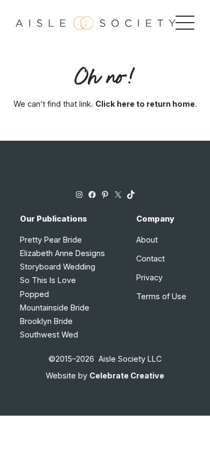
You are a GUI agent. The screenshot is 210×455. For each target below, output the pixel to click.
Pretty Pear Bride (51, 239)
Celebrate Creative (126, 375)
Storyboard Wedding (57, 266)
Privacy (149, 277)
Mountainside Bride (54, 307)
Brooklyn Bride (46, 321)
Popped (34, 294)
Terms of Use (161, 296)
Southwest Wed (49, 334)
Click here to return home (145, 103)
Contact (150, 258)
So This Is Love (48, 280)
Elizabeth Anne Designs (62, 253)
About (147, 239)
